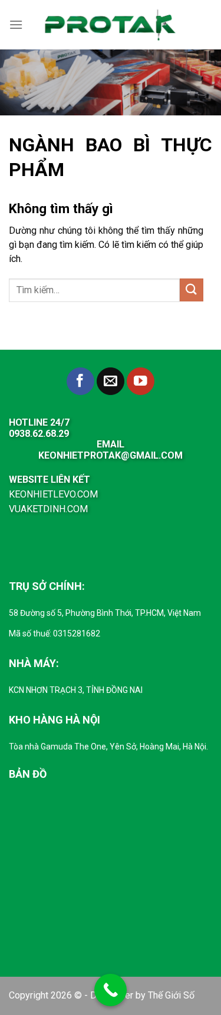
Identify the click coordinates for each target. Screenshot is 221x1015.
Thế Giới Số (171, 995)
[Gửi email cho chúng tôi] (110, 381)
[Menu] (16, 24)
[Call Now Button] (110, 990)
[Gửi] (191, 289)
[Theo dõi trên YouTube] (140, 381)
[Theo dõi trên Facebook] (80, 381)
